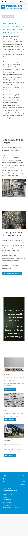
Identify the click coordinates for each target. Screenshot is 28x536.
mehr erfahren (9, 389)
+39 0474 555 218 (7, 500)
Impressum (22, 479)
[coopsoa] (12, 524)
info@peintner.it (8, 502)
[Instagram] (5, 1)
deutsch (23, 1)
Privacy (23, 481)
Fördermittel (22, 484)
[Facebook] (2, 1)
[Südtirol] (12, 519)
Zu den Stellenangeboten (12, 273)
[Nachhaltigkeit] (12, 529)
